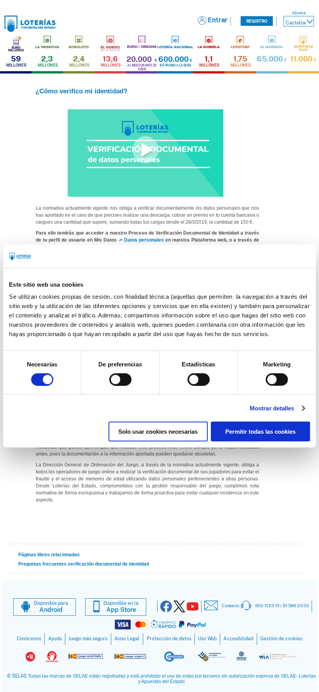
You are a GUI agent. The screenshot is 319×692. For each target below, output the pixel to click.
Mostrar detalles (272, 408)
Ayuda (55, 638)
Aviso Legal (127, 638)
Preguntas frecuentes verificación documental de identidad (83, 564)
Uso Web (207, 638)
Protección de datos (169, 638)
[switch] (120, 379)
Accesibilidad (238, 638)
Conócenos (29, 638)
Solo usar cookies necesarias (158, 431)
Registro (256, 21)
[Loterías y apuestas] (30, 29)
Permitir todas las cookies (260, 431)
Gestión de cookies (281, 638)
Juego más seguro (88, 638)
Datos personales (144, 240)
